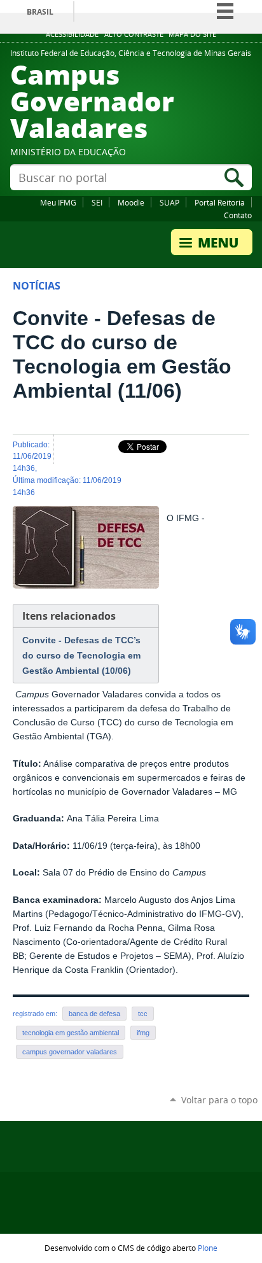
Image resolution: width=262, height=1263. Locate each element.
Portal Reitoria (220, 202)
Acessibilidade (72, 34)
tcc (143, 1013)
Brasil (40, 11)
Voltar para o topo (219, 1100)
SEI (97, 202)
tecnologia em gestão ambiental (70, 1032)
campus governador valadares (69, 1052)
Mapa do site (192, 34)
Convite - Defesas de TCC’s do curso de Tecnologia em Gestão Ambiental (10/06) (81, 655)
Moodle (131, 202)
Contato (238, 215)
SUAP (169, 202)
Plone (207, 1248)
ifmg (143, 1032)
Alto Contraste (133, 34)
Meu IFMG (58, 202)
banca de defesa (94, 1013)
